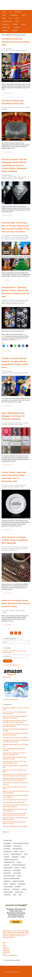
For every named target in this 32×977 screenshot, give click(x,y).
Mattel (19, 875)
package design (8, 886)
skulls (17, 610)
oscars (15, 107)
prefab (24, 889)
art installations (7, 235)
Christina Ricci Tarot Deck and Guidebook (15, 737)
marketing (12, 548)
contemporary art (9, 862)
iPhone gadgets (20, 300)
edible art (7, 865)
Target (18, 932)
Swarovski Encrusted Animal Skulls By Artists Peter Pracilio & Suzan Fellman (16, 603)
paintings (18, 886)
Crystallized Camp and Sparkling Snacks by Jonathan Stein (16, 42)
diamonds (10, 176)
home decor (11, 423)
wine (20, 894)
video (14, 894)
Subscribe (7, 661)
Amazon (5, 932)
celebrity (6, 856)
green (23, 867)
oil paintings (21, 884)
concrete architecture (10, 859)
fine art (17, 867)
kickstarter (7, 873)
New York (12, 884)
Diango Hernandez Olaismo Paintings (14, 802)
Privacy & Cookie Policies (10, 955)
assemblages (7, 851)
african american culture (20, 843)
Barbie (16, 851)
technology (21, 303)
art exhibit (7, 848)
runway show (19, 892)
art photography (17, 848)
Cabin (25, 854)
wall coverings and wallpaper (15, 424)
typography (7, 894)
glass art (7, 237)
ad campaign (7, 843)
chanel (23, 856)
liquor (15, 176)
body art (6, 854)
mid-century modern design (11, 878)
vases (21, 486)
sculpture (6, 50)
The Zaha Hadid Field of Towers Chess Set (15, 799)
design (5, 107)
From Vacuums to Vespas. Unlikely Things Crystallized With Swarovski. (15, 540)
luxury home (17, 873)
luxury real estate (9, 875)
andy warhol (7, 846)
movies (6, 884)
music (14, 372)
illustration (16, 870)
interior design (18, 423)
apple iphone (6, 300)
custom (5, 547)
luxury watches (17, 302)
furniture (10, 547)
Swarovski (12, 50)
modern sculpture (18, 881)
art (4, 48)
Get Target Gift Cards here (10, 699)
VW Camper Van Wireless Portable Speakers (16, 826)
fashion (13, 300)
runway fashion (8, 892)
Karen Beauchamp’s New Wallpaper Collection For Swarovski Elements (13, 416)
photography (16, 889)
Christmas (14, 235)
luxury (19, 176)
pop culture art (14, 237)
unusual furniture (12, 550)
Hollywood (10, 107)
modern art (7, 881)
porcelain (21, 237)
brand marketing (16, 854)
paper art (6, 889)
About (4, 953)
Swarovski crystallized (21, 50)
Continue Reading (8, 93)
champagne (15, 856)
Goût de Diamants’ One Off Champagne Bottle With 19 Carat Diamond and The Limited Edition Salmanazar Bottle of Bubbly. (14, 165)
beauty (22, 851)
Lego (10, 372)
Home (4, 942)
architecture (18, 846)
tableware (10, 486)
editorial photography (18, 865)
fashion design (8, 867)
